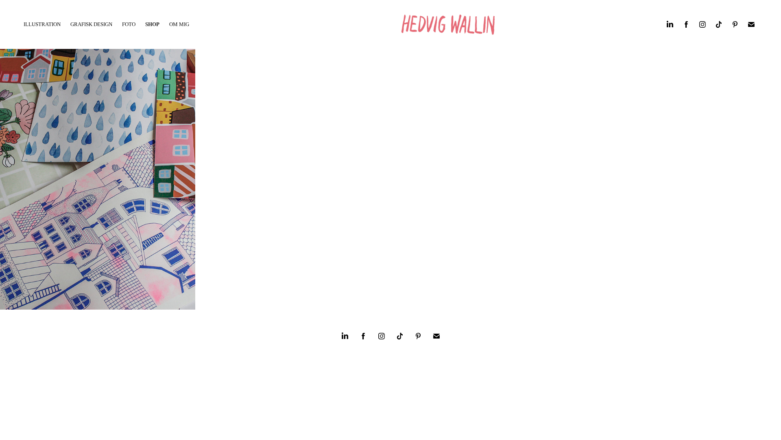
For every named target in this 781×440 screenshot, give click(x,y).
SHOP (152, 24)
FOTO (128, 24)
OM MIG (179, 24)
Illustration (42, 24)
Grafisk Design (91, 24)
